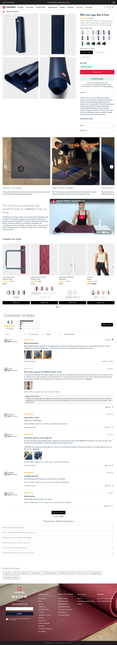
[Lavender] (70, 292)
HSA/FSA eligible (98, 79)
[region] (58, 275)
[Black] (14, 292)
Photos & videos (69, 334)
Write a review (107, 324)
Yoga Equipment (52, 7)
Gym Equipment (62, 612)
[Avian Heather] (108, 292)
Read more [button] (89, 379)
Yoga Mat (8, 573)
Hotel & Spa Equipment (65, 609)
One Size (16, 297)
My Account (41, 598)
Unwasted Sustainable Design (86, 601)
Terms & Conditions (59, 643)
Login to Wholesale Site (104, 601)
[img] (13, 341)
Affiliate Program (63, 598)
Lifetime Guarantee (44, 623)
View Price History (86, 66)
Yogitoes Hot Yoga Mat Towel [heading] (38, 277)
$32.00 (89, 284)
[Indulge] (24, 292)
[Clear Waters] (47, 288)
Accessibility (42, 631)
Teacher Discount (63, 601)
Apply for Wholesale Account (105, 598)
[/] (9, 7)
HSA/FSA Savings (43, 609)
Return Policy (42, 620)
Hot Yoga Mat (36, 573)
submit (19, 613)
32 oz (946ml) (76, 297)
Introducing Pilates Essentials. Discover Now (58, 2)
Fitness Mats (29, 7)
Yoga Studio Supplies (11, 577)
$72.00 (33, 284)
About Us (80, 598)
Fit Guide (41, 612)
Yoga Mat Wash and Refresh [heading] (66, 277)
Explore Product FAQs (86, 118)
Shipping (41, 618)
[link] (86, 18)
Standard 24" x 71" (36, 293)
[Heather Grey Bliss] (19, 292)
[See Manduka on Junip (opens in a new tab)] (62, 516)
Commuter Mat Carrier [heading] (8, 277)
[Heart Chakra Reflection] (52, 288)
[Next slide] (111, 167)
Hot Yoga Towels (40, 7)
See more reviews (58, 512)
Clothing (62, 7)
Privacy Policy (69, 643)
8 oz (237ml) (68, 297)
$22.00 (5, 284)
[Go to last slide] (4, 266)
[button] (40, 2)
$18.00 (61, 284)
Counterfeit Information (45, 629)
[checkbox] (70, 334)
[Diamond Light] (37, 288)
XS (95, 297)
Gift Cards (41, 626)
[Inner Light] (42, 288)
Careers (80, 604)
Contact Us (41, 607)
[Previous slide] (5, 167)
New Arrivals (82, 573)
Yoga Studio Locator (44, 615)
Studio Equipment (63, 604)
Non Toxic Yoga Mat (21, 573)
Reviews (40, 604)
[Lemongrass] (75, 292)
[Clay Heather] (98, 292)
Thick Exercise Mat (51, 573)
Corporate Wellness (63, 615)
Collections (70, 7)
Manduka (51, 643)
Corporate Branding (63, 607)
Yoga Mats (21, 7)
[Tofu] (93, 292)
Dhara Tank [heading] (90, 277)
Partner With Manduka (8, 2)
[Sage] (8, 292)
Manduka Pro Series (67, 573)
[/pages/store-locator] (110, 7)
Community (88, 7)
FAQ (39, 601)
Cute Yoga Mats (95, 573)
